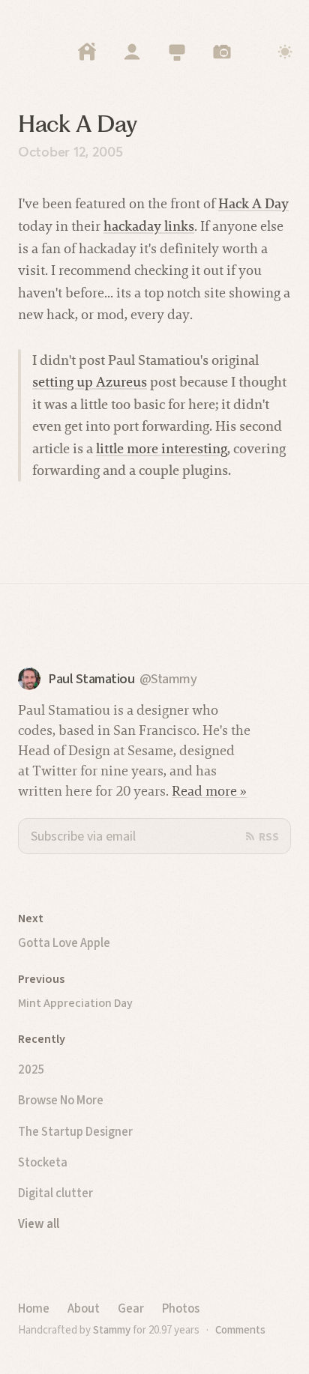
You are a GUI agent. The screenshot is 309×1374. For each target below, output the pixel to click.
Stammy (111, 1329)
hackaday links (149, 226)
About (84, 1308)
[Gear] (177, 52)
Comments (240, 1329)
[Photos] (222, 52)
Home (34, 1308)
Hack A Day (253, 203)
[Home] (87, 52)
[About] (132, 52)
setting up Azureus (89, 381)
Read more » (209, 790)
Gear (131, 1308)
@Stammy (168, 679)
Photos (181, 1308)
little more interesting (161, 448)
